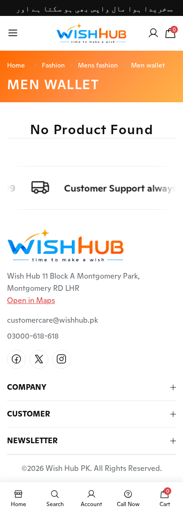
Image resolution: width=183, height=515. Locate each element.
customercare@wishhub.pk (52, 320)
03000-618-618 (33, 336)
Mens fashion (98, 65)
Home (16, 65)
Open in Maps (31, 300)
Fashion (53, 65)
